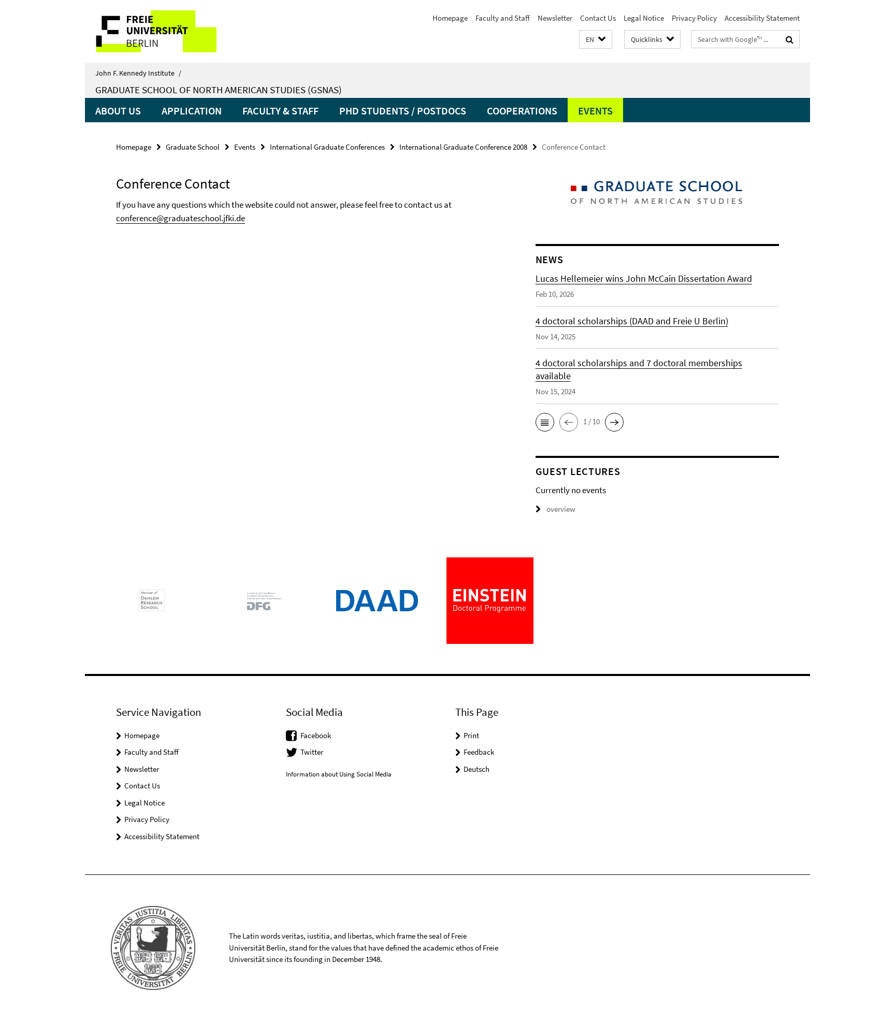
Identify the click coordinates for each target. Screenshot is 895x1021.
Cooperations (522, 110)
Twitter (311, 752)
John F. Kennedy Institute (138, 73)
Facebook (315, 735)
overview (560, 509)
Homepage (450, 18)
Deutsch (476, 769)
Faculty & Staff (280, 110)
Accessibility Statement (762, 18)
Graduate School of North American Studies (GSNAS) (218, 89)
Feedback (479, 752)
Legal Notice (644, 18)
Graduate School (193, 147)
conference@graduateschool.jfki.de (180, 218)
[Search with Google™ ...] (789, 39)
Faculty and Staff (502, 18)
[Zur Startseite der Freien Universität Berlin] (171, 31)
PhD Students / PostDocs (402, 110)
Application (192, 110)
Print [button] (471, 735)
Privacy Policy (694, 18)
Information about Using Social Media (339, 774)
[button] (595, 39)
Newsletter (555, 18)
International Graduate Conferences (327, 147)
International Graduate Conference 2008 (463, 147)
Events (595, 110)
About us (118, 110)
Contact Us (598, 18)
